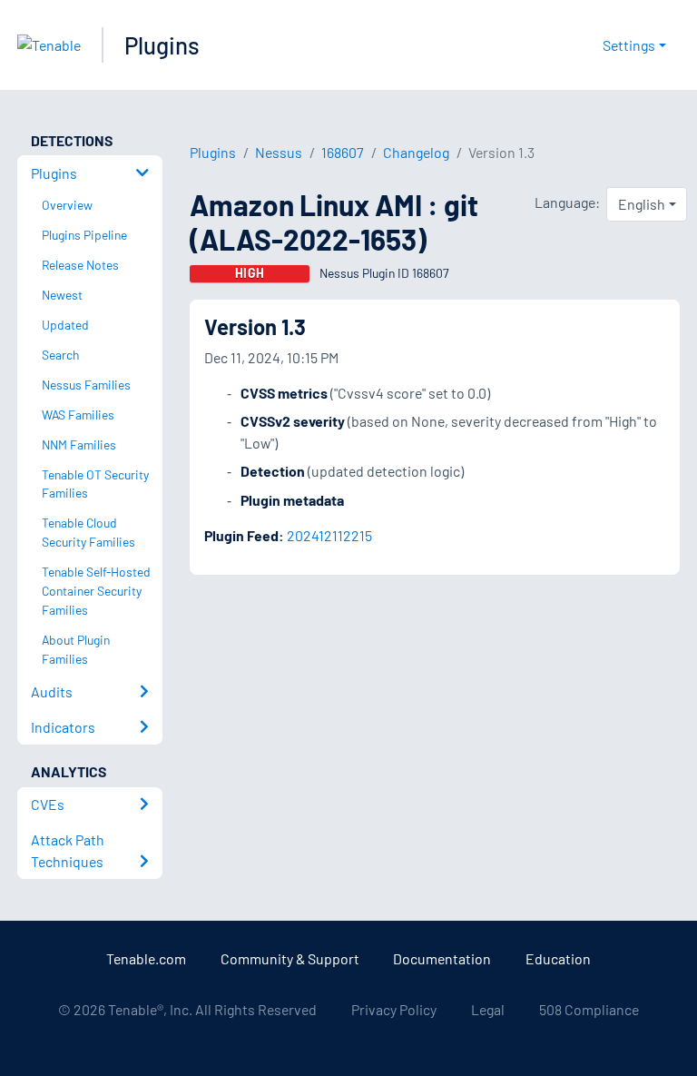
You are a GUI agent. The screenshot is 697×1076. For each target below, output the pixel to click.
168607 (342, 152)
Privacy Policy (394, 1009)
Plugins (162, 45)
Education (558, 958)
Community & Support (290, 958)
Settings (629, 45)
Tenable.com (146, 958)
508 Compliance (589, 1009)
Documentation (442, 958)
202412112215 (329, 535)
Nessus (278, 152)
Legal (488, 1009)
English (641, 203)
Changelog (416, 152)
